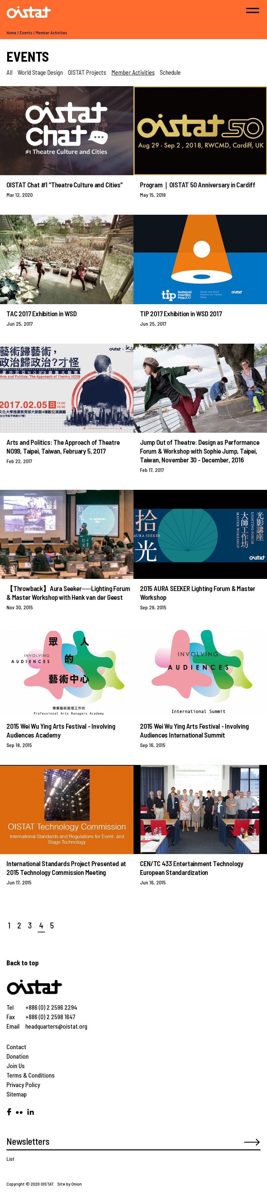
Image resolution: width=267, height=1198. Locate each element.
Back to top (23, 962)
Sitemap (17, 1094)
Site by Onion (69, 1184)
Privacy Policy (23, 1084)
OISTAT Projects (87, 72)
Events (26, 32)
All (9, 72)
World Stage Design (40, 72)
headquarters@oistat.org (56, 1026)
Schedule (170, 72)
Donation (18, 1056)
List (10, 1159)
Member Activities (51, 32)
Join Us (16, 1065)
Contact (16, 1046)
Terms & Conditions (31, 1075)
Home (11, 32)
